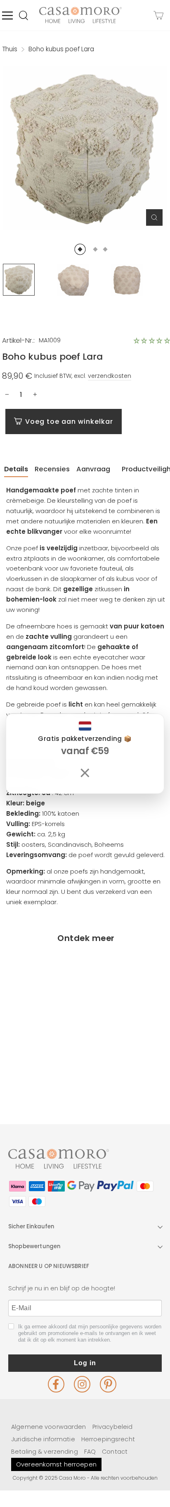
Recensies (52, 469)
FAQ (90, 1451)
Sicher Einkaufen (31, 1226)
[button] (152, 341)
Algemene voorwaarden (48, 1427)
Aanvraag (93, 469)
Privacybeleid (112, 1427)
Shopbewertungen (34, 1246)
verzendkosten (109, 376)
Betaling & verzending (44, 1451)
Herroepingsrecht (108, 1439)
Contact (115, 1451)
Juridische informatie (43, 1439)
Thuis (9, 49)
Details (16, 469)
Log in (85, 1362)
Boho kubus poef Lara (42, 1062)
